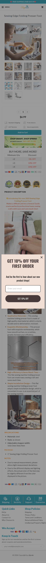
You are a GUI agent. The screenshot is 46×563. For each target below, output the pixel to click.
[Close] (42, 257)
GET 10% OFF (23, 298)
